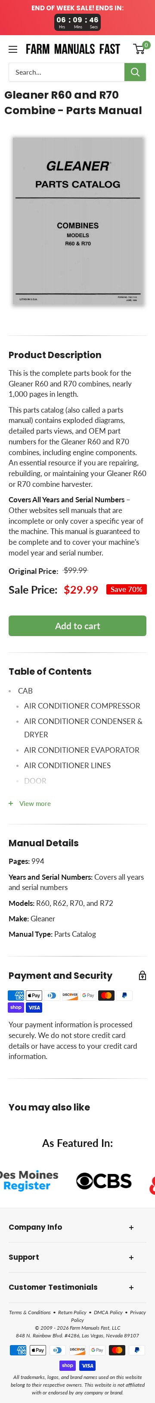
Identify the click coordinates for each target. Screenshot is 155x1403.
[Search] (135, 72)
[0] (139, 49)
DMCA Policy (108, 1312)
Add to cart (77, 625)
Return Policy (72, 1312)
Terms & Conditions (30, 1312)
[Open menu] (13, 49)
